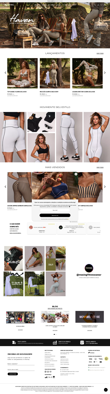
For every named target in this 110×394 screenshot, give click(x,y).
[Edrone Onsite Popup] (55, 197)
